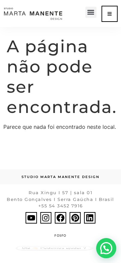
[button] (90, 12)
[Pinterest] (75, 218)
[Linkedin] (89, 218)
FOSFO (60, 235)
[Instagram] (46, 218)
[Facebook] (60, 218)
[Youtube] (31, 218)
